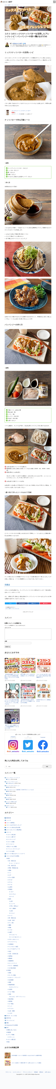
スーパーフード (13, 963)
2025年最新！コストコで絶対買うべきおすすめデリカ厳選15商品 (27, 1055)
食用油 (10, 956)
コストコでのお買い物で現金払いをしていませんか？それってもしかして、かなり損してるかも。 (12, 702)
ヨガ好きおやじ (11, 783)
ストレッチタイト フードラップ (13, 777)
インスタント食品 (13, 946)
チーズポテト (9, 797)
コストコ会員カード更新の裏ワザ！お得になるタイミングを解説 (26, 1062)
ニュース (8, 820)
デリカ (10, 882)
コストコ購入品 (11, 1039)
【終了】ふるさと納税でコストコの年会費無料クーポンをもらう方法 (12, 726)
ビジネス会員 (10, 851)
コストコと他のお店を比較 (13, 827)
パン (10, 872)
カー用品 (11, 1003)
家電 (10, 972)
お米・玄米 (12, 920)
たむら (9, 779)
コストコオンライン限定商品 (13, 829)
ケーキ (10, 884)
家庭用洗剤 (12, 984)
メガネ (10, 1013)
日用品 (9, 970)
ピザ (10, 875)
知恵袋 (9, 1032)
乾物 (10, 927)
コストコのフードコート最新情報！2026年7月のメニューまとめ (20, 789)
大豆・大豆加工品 (13, 953)
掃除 (7, 1023)
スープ (10, 915)
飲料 (10, 899)
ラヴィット (12, 1037)
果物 (10, 870)
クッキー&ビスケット (15, 937)
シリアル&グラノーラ (14, 949)
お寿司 (10, 887)
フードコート (10, 844)
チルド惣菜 (12, 877)
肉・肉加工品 (12, 860)
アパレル (11, 1008)
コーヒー (12, 913)
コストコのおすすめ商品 (12, 856)
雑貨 (10, 982)
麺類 (10, 925)
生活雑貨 (11, 980)
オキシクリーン (14, 987)
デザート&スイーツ (14, 939)
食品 (8, 858)
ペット (10, 1006)
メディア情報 (10, 1034)
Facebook (43, 737)
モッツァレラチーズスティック (12, 785)
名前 (6, 641)
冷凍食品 (11, 944)
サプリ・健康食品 (13, 965)
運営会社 (41, 1072)
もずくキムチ (9, 793)
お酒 (11, 911)
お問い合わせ (48, 1072)
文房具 (10, 989)
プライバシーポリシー (27, 1072)
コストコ (8, 832)
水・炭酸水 (13, 908)
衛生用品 (11, 999)
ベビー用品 (12, 992)
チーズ (12, 896)
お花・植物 (12, 1011)
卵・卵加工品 (12, 918)
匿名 (8, 787)
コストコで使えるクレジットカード (15, 853)
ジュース (12, 903)
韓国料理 (11, 961)
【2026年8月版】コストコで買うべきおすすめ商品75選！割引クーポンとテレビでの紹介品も (12, 676)
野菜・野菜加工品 (13, 868)
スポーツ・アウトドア (14, 977)
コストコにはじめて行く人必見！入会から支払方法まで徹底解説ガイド (43, 676)
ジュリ (9, 807)
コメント (8, 627)
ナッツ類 (18, 114)
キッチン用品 (12, 975)
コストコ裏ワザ (11, 837)
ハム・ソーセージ (15, 863)
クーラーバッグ (11, 839)
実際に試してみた (12, 1030)
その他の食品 (12, 968)
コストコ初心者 (11, 834)
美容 (10, 994)
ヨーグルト (13, 894)
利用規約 (36, 1072)
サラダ (10, 880)
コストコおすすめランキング (13, 825)
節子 (7, 1027)
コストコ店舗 (10, 841)
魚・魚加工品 (12, 865)
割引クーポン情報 (12, 846)
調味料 (10, 958)
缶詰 (10, 951)
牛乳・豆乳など (14, 906)
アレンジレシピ (10, 1020)
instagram (13, 736)
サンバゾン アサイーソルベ (12, 781)
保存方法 (8, 1018)
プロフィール (8, 1072)
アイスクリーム (13, 941)
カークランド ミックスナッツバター (21, 110)
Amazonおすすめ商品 (12, 1025)
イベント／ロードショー (13, 849)
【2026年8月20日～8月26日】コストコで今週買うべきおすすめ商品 (28, 701)
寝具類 (10, 1001)
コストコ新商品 (10, 822)
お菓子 (10, 932)
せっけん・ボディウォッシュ (17, 996)
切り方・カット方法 (11, 1015)
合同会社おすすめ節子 (17, 43)
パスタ (10, 930)
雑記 (8, 1042)
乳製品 (10, 889)
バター (12, 891)
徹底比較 (8, 818)
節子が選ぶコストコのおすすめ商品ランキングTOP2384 (28, 675)
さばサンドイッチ (10, 805)
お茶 (11, 901)
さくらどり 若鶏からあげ (11, 801)
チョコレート (13, 934)
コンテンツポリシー (17, 1072)
